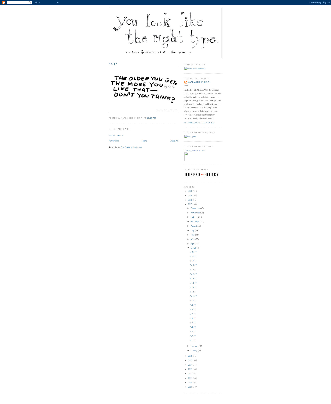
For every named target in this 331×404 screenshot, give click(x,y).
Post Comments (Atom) (131, 147)
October (194, 216)
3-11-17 (193, 296)
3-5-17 (113, 64)
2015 (190, 360)
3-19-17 (193, 260)
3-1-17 (192, 340)
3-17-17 (193, 269)
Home (144, 140)
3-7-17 (192, 313)
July (193, 230)
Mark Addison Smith (199, 82)
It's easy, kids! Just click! (194, 150)
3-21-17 (193, 251)
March (194, 247)
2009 (190, 386)
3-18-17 (193, 265)
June (193, 234)
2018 (190, 199)
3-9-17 (192, 305)
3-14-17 (193, 282)
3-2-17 (192, 336)
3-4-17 (192, 327)
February (195, 345)
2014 (190, 364)
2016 (190, 355)
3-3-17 (192, 331)
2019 (190, 195)
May (193, 239)
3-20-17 (193, 256)
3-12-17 (193, 291)
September (196, 221)
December (195, 208)
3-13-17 (193, 287)
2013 (190, 369)
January (194, 350)
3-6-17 (192, 318)
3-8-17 (192, 309)
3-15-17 (193, 278)
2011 (190, 378)
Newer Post (114, 140)
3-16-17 (193, 274)
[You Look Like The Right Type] (188, 159)
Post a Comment (116, 135)
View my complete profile (199, 123)
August (194, 225)
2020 (190, 190)
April (193, 243)
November (195, 212)
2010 (190, 382)
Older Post (174, 140)
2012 (190, 373)
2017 (190, 204)
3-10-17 (193, 300)
